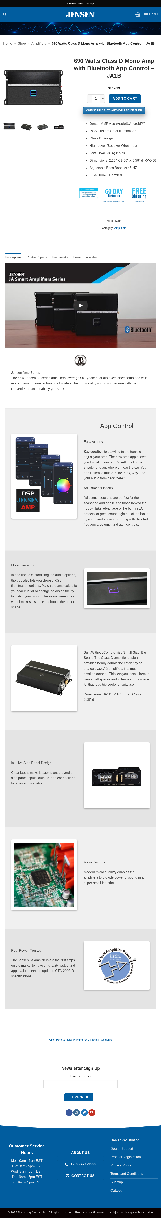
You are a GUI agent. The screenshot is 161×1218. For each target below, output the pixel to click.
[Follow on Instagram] (76, 1112)
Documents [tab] (60, 257)
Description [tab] (13, 257)
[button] (137, 14)
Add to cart (125, 98)
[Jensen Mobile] (80, 14)
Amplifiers (38, 43)
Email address (80, 1076)
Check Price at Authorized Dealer (114, 110)
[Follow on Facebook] (69, 1112)
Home (7, 43)
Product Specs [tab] (37, 257)
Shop (22, 43)
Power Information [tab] (85, 257)
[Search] (4, 14)
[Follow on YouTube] (91, 1112)
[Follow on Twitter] (84, 1112)
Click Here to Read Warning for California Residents (80, 1039)
